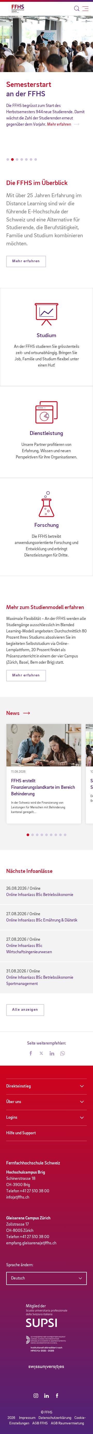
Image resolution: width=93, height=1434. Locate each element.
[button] (30, 1054)
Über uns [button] (13, 1102)
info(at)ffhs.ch (17, 1197)
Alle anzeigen (25, 1010)
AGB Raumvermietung (67, 1423)
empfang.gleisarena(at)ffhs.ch (31, 1243)
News (13, 713)
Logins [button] (11, 1118)
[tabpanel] (43, 774)
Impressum (27, 1418)
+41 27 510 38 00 (34, 1191)
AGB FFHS (40, 1423)
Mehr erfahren (18, 125)
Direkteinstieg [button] (18, 1086)
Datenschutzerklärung (54, 1418)
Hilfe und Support (21, 1133)
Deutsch (18, 1278)
